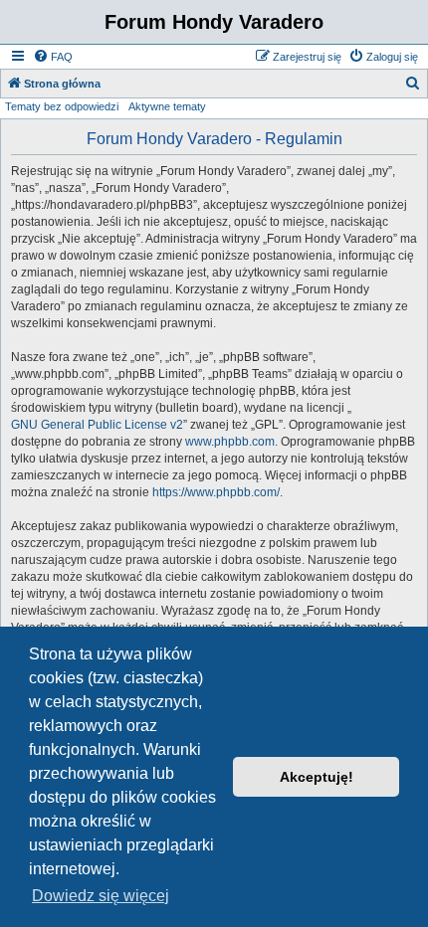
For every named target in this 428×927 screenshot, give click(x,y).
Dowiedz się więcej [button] (100, 895)
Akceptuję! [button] (316, 777)
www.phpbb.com (230, 442)
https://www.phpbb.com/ (216, 492)
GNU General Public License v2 (97, 425)
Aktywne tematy (167, 106)
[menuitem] (53, 57)
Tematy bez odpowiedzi (61, 106)
